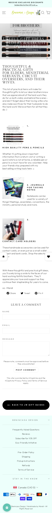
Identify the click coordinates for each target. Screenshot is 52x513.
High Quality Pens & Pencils (23, 147)
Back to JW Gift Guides (28, 405)
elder (15, 34)
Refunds (26, 465)
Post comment (26, 370)
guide (26, 34)
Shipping (26, 456)
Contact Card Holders (19, 241)
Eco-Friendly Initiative (26, 442)
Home (17, 29)
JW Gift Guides (29, 29)
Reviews (26, 434)
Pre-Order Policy (26, 452)
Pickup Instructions (26, 461)
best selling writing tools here (17, 168)
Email (6, 325)
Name (6, 311)
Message (8, 339)
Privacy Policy (21, 380)
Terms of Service (39, 380)
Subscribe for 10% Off (26, 438)
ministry (32, 34)
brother (9, 34)
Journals (37, 185)
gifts (20, 34)
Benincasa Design (25, 420)
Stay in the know (25, 478)
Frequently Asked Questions (26, 429)
